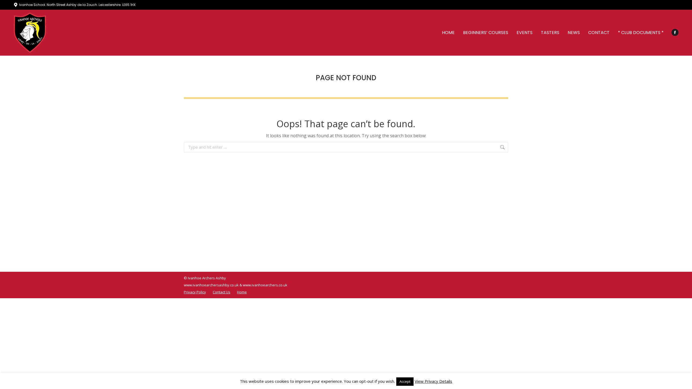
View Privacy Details (433, 381)
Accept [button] (405, 381)
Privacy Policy (195, 292)
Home (242, 292)
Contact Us (221, 292)
